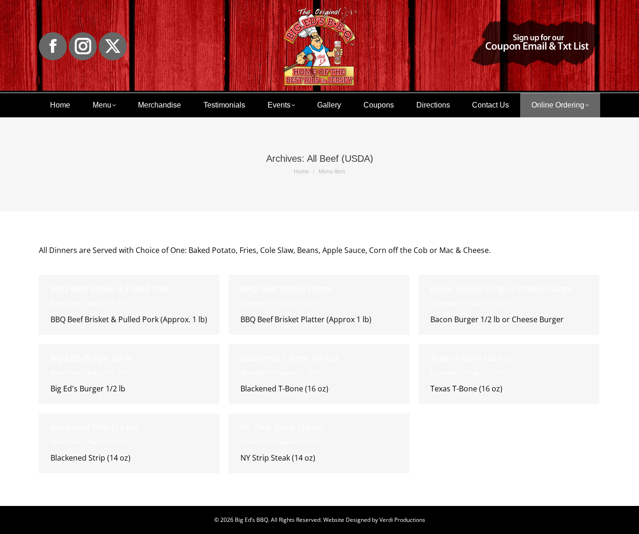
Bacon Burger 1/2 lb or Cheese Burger (502, 289)
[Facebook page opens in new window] (53, 46)
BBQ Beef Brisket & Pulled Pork (110, 289)
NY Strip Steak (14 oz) (282, 427)
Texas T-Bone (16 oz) (470, 358)
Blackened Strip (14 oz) (94, 427)
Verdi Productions (402, 520)
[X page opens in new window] (113, 46)
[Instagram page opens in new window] (83, 46)
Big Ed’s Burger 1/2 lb (91, 358)
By (65, 303)
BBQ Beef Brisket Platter (286, 289)
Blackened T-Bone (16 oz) (289, 358)
